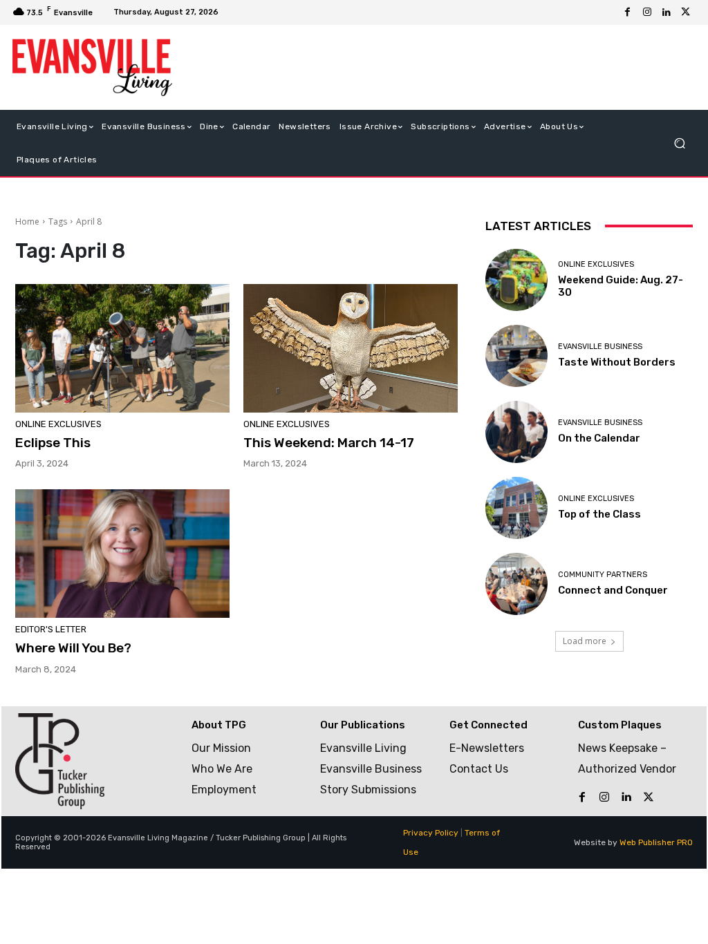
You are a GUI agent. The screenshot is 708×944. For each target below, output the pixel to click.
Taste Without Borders (617, 362)
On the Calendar (599, 438)
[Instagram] (647, 12)
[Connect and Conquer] (516, 584)
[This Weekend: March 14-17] (350, 348)
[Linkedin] (666, 12)
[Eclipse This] (122, 348)
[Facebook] (627, 12)
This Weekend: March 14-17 (328, 443)
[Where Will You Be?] (122, 553)
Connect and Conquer (613, 590)
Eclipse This (53, 443)
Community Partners (602, 574)
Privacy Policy (430, 833)
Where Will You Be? (73, 648)
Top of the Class (599, 514)
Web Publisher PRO (656, 842)
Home (27, 221)
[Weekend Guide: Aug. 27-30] (516, 280)
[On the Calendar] (516, 432)
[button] (679, 142)
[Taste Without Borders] (516, 356)
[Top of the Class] (516, 508)
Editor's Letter (50, 629)
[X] (686, 12)
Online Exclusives (58, 423)
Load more (584, 641)
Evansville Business (600, 346)
